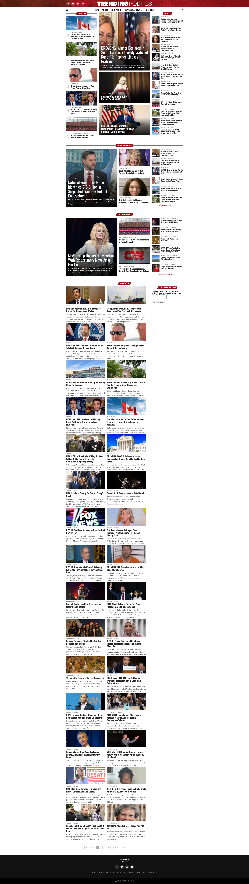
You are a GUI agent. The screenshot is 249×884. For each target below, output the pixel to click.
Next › (117, 847)
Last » (124, 847)
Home (97, 10)
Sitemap (108, 872)
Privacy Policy (153, 872)
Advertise (101, 872)
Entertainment (116, 10)
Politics (105, 10)
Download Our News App (134, 10)
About (93, 872)
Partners (131, 872)
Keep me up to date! (158, 302)
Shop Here (150, 10)
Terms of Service (141, 872)
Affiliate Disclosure (119, 872)
